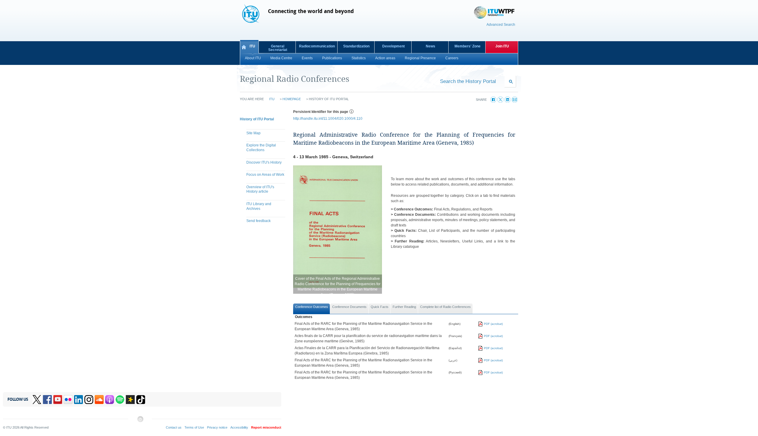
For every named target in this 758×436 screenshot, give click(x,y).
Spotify (119, 399)
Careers (451, 58)
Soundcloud (99, 399)
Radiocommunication (317, 46)
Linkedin (78, 399)
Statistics (358, 58)
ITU (252, 46)
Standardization (356, 46)
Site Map (253, 133)
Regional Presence (420, 58)
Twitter (37, 399)
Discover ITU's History (264, 162)
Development (393, 46)
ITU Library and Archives (258, 206)
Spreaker (130, 399)
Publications (332, 58)
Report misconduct (266, 427)
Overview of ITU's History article (260, 189)
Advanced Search (500, 25)
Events (307, 58)
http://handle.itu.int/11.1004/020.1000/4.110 (327, 118)
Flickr (68, 399)
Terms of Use (194, 427)
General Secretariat (277, 48)
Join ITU (502, 46)
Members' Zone (468, 46)
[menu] (263, 178)
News (430, 46)
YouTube (57, 399)
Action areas (385, 58)
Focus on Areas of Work (265, 175)
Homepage (291, 99)
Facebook (47, 399)
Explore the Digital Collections (261, 147)
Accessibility (239, 427)
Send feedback (258, 221)
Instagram (88, 399)
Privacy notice (217, 427)
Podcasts (109, 399)
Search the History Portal (468, 81)
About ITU (253, 58)
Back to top (140, 421)
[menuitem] (263, 134)
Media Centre (281, 58)
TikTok (140, 399)
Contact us (174, 427)
